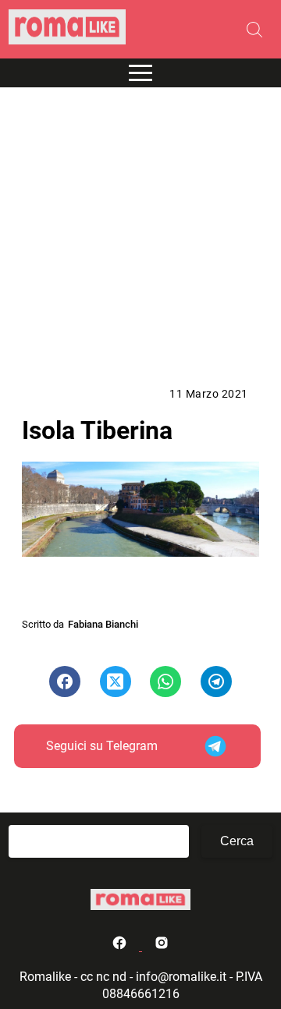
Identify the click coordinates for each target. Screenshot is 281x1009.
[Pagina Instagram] (161, 946)
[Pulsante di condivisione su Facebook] (64, 681)
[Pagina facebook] (121, 946)
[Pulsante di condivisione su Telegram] (216, 681)
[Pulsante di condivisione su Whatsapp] (165, 681)
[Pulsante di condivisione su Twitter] (115, 681)
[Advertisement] (140, 237)
